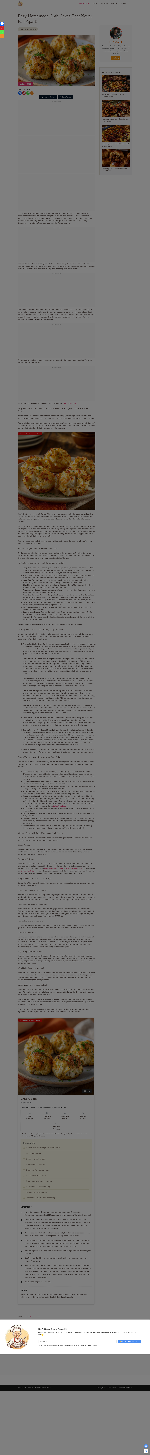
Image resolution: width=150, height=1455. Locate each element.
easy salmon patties (71, 403)
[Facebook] (20, 93)
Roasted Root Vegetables (75, 868)
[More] (32, 93)
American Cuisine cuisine (32, 1317)
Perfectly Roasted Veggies (53, 868)
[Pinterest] (24, 93)
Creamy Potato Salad (28, 871)
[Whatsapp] (28, 93)
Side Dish (114, 3)
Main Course (84, 3)
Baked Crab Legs (59, 806)
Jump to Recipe (49, 97)
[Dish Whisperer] (20, 3)
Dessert (95, 3)
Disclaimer (112, 1388)
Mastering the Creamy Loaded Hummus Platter (113, 95)
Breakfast (104, 3)
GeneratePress (46, 1388)
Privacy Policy (101, 1388)
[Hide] (1, 40)
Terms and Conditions (125, 1388)
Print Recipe (66, 97)
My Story (116, 58)
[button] (129, 3)
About (123, 3)
